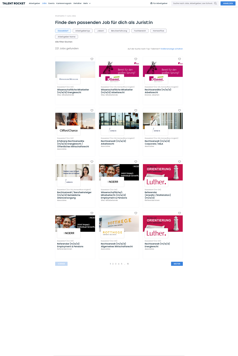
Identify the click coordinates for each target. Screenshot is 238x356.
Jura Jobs (71, 16)
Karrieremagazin (64, 3)
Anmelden (228, 3)
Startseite (60, 16)
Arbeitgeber (34, 3)
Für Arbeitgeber (160, 3)
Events (51, 3)
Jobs (44, 3)
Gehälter (77, 3)
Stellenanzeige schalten (172, 48)
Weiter (177, 263)
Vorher (61, 263)
